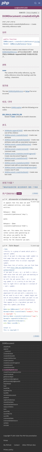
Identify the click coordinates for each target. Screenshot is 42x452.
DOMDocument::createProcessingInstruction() (21, 167)
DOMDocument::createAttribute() (16, 135)
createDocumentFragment (12, 363)
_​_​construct (7, 351)
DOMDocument (8, 343)
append (6, 349)
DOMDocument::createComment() (16, 149)
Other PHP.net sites (29, 445)
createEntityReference (11, 370)
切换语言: (22, 13)
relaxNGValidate (9, 402)
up (3, 199)
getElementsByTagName (11, 379)
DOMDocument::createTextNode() (16, 172)
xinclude (6, 425)
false (29, 44)
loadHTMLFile (8, 391)
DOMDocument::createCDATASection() (18, 144)
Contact (17, 445)
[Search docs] (35, 3)
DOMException (16, 107)
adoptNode (7, 347)
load (5, 386)
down (6, 199)
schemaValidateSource (11, 421)
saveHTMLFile (8, 414)
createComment (8, 360)
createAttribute (8, 354)
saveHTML (7, 411)
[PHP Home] (5, 3)
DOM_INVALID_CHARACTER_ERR (12, 114)
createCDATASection (10, 358)
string (37, 41)
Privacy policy (8, 450)
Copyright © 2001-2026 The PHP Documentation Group (20, 438)
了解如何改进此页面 (9, 187)
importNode (7, 384)
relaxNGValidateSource (11, 404)
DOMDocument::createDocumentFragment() (20, 154)
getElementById (8, 377)
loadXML (6, 393)
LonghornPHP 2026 (21, 8)
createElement (8, 365)
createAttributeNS (9, 356)
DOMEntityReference (18, 44)
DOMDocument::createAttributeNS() (17, 140)
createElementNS (9, 367)
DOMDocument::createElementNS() (17, 163)
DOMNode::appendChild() (14, 130)
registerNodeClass (9, 400)
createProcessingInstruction (12, 372)
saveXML (6, 416)
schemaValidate (8, 418)
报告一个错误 (33, 187)
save (5, 409)
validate (6, 423)
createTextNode (8, 374)
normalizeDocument (10, 395)
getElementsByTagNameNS (12, 381)
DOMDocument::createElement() (16, 158)
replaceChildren (8, 407)
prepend (6, 397)
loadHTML (7, 388)
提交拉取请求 (22, 187)
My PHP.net (7, 445)
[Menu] (39, 3)
